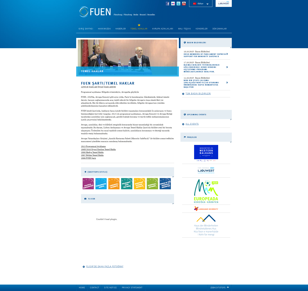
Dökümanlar (220, 29)
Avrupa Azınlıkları (162, 29)
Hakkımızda (104, 29)
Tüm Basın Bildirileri (198, 94)
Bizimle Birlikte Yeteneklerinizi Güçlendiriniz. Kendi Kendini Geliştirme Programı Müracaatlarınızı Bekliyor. (202, 68)
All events (192, 124)
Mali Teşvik (184, 29)
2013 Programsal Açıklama (93, 146)
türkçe (200, 4)
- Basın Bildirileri (197, 52)
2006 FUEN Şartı (88, 158)
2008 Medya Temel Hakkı (92, 152)
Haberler (121, 29)
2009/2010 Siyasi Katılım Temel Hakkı (98, 149)
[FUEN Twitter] (178, 4)
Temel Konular (139, 29)
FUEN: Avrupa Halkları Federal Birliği (95, 11)
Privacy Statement (132, 288)
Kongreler (202, 29)
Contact (94, 288)
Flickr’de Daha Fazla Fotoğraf (104, 266)
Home (82, 288)
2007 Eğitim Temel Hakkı (92, 155)
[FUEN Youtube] (184, 4)
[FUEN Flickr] (173, 4)
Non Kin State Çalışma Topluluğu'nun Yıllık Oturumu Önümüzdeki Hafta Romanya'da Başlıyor (201, 84)
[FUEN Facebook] (168, 4)
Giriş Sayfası (86, 29)
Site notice (110, 288)
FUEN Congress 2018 (224, 3)
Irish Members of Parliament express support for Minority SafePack (205, 55)
